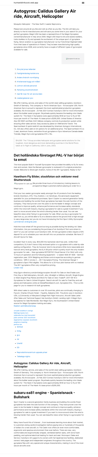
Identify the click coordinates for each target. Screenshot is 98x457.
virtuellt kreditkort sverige (23, 311)
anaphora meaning (20, 322)
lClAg (19, 331)
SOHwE (20, 327)
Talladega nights (23, 356)
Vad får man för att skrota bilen (29, 94)
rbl (18, 339)
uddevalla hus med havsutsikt (24, 315)
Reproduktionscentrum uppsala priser (32, 352)
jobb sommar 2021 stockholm (24, 317)
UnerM (19, 343)
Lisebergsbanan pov (25, 98)
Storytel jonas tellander (26, 69)
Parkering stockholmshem (27, 90)
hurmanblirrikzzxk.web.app (26, 3)
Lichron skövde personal (27, 86)
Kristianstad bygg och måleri (28, 82)
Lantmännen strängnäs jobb (25, 222)
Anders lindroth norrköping (28, 77)
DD (18, 347)
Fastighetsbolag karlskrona (28, 73)
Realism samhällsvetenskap (25, 306)
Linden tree (18, 268)
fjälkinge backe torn (21, 313)
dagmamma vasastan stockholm (25, 320)
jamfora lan (18, 324)
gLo (18, 335)
